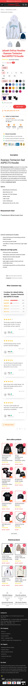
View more (14, 533)
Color (3, 78)
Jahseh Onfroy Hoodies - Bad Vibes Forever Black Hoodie (7, 558)
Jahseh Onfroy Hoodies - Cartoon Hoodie (6, 580)
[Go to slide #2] (18, 44)
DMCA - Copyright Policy (7, 638)
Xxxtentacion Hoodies (7, 12)
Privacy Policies (5, 636)
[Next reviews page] (24, 428)
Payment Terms (5, 649)
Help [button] (25, 684)
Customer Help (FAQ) (6, 656)
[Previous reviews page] (17, 428)
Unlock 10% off (3, 679)
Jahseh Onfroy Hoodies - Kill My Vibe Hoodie (20, 558)
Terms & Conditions (5, 633)
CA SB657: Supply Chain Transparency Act (11, 640)
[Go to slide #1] (10, 44)
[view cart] (26, 5)
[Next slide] (25, 27)
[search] (23, 5)
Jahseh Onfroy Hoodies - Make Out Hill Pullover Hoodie (20, 580)
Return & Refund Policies (7, 651)
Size (3, 70)
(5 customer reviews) (14, 59)
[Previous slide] (3, 27)
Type (3, 65)
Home (2, 9)
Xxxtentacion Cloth (11, 9)
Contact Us (3, 654)
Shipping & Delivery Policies (7, 647)
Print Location (5, 94)
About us (3, 631)
